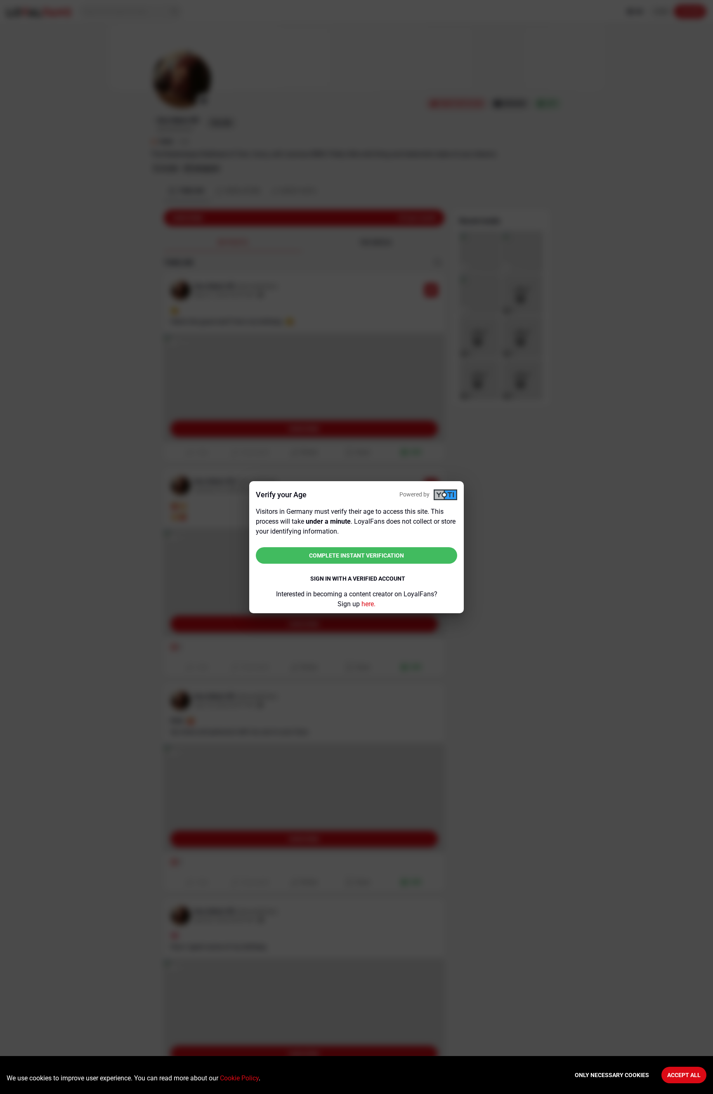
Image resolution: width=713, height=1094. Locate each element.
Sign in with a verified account (357, 578)
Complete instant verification (356, 555)
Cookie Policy (239, 1078)
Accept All (684, 1075)
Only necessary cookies (612, 1075)
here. (368, 604)
